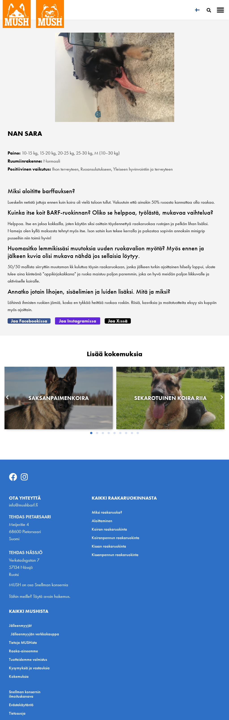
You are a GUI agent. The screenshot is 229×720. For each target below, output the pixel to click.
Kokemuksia (19, 676)
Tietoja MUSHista (23, 642)
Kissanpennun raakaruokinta (115, 554)
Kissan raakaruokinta (109, 546)
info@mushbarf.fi (23, 505)
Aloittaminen (102, 520)
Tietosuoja (17, 713)
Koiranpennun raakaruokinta (115, 537)
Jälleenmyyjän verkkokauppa (35, 633)
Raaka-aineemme (23, 650)
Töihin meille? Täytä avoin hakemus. (39, 596)
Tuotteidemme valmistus (28, 659)
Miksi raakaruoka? (107, 512)
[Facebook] (13, 477)
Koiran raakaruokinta (109, 529)
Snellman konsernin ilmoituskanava (24, 694)
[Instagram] (24, 477)
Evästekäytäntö (21, 705)
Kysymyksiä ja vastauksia (29, 667)
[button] (221, 10)
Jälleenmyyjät (20, 625)
